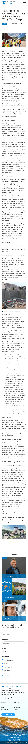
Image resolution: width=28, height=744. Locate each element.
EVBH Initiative (8, 667)
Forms (16, 709)
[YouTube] (8, 698)
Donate (7, 714)
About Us (16, 702)
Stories (3, 702)
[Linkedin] (5, 698)
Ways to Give (5, 705)
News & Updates (8, 660)
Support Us (7, 670)
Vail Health (4, 709)
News (3, 707)
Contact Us (17, 707)
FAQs (15, 705)
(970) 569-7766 (14, 737)
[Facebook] (2, 698)
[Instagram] (12, 698)
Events (5, 663)
